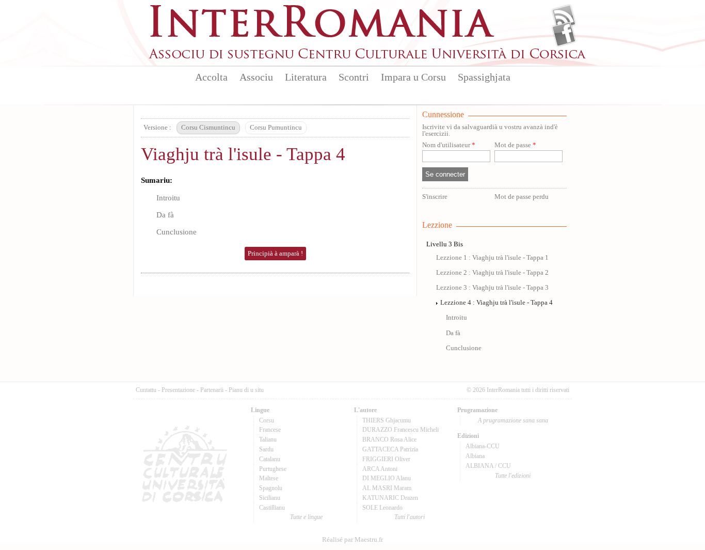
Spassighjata (484, 77)
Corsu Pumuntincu (276, 127)
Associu (256, 77)
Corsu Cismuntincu (208, 127)
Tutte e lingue (306, 517)
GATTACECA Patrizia (390, 449)
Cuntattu (146, 390)
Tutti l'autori (409, 517)
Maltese (268, 478)
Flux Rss (563, 17)
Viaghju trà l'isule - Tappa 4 (243, 154)
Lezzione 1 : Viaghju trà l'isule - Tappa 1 (492, 257)
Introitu (168, 197)
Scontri (354, 77)
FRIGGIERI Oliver (386, 459)
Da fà (165, 214)
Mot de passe (515, 145)
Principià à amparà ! (275, 253)
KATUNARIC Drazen (390, 497)
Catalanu (269, 459)
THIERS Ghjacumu (386, 420)
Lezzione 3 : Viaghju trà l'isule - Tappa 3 (492, 287)
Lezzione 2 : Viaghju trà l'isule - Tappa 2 (492, 272)
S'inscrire (434, 196)
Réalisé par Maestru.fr (352, 539)
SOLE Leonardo (382, 507)
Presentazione (178, 390)
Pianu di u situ (246, 390)
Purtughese (272, 469)
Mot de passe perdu (521, 196)
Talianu (268, 439)
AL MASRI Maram (386, 488)
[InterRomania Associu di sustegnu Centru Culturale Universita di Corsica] (368, 56)
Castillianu (272, 507)
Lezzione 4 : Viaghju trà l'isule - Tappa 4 (496, 302)
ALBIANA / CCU (488, 465)
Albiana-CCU (483, 446)
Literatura (306, 77)
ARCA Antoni (379, 469)
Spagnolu (270, 488)
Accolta (211, 77)
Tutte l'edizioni (513, 475)
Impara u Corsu (413, 77)
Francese (270, 429)
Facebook (563, 34)
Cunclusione (176, 231)
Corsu (266, 420)
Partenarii (211, 390)
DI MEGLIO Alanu (386, 478)
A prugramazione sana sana (513, 420)
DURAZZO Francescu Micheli (400, 429)
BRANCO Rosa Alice (389, 439)
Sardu (266, 449)
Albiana (475, 456)
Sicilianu (269, 497)
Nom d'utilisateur (448, 145)
